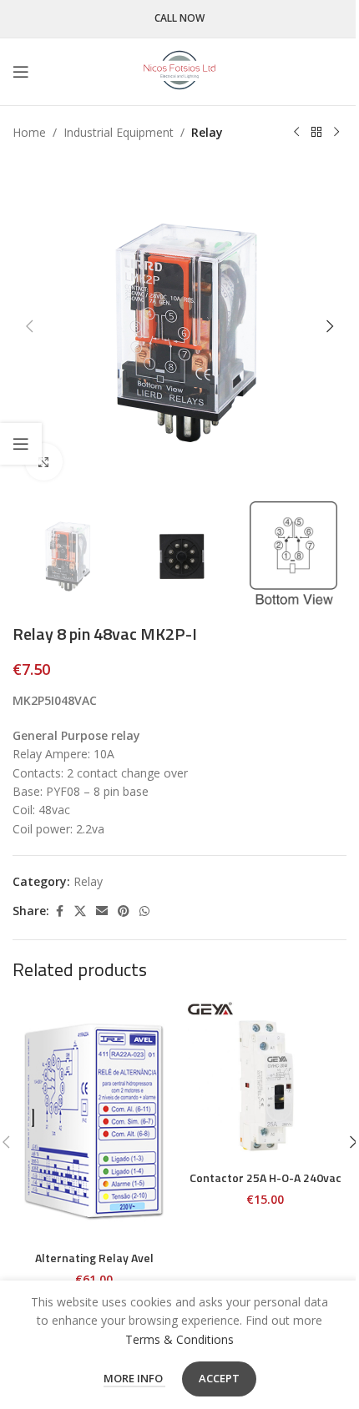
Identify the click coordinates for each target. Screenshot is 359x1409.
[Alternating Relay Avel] (94, 1120)
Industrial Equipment (118, 132)
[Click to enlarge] (44, 462)
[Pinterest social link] (123, 911)
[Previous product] (296, 133)
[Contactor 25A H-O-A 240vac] (265, 1080)
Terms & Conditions (179, 1339)
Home (29, 132)
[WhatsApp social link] (144, 911)
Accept (219, 1378)
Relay (207, 132)
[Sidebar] (21, 444)
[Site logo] (179, 70)
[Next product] (336, 133)
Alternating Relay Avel (94, 1257)
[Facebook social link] (59, 911)
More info (134, 1378)
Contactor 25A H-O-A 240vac (265, 1177)
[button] (29, 326)
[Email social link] (102, 911)
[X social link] (80, 911)
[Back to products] (316, 133)
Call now (179, 19)
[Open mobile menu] (21, 71)
